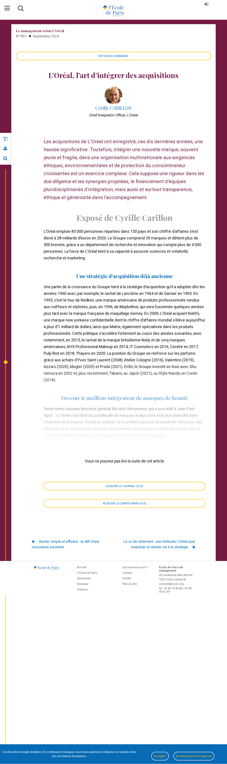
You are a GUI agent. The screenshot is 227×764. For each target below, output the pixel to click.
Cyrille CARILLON (113, 108)
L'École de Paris (87, 572)
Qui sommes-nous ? (135, 567)
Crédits (126, 578)
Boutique (82, 584)
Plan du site (129, 584)
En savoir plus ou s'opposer (194, 756)
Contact (127, 572)
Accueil (81, 567)
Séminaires (84, 578)
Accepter (160, 756)
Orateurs (82, 589)
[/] (5, 158)
